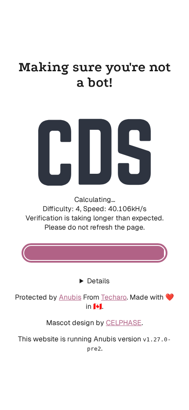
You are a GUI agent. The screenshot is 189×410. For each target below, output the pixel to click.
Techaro (114, 297)
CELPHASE (124, 322)
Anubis (70, 297)
